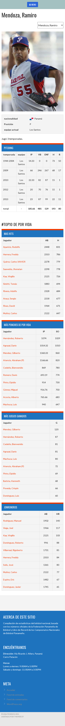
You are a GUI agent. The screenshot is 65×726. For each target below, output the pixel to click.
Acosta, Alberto (11, 397)
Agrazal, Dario (10, 345)
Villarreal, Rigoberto (13, 550)
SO (57, 331)
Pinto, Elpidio (9, 382)
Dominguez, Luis (11, 495)
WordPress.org (14, 704)
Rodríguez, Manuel (12, 520)
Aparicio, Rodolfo (11, 247)
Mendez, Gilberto (11, 353)
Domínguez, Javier (12, 586)
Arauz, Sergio (9, 298)
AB (46, 240)
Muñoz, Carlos (10, 313)
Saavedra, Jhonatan (12, 269)
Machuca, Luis (10, 404)
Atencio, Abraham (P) (13, 360)
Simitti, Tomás (10, 283)
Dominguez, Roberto (13, 542)
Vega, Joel (8, 528)
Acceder (11, 690)
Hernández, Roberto (13, 338)
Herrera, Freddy (10, 254)
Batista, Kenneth (11, 481)
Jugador (7, 240)
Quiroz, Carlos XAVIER (14, 261)
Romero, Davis (10, 375)
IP (44, 331)
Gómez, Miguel (10, 389)
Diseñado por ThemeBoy (12, 717)
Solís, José (8, 564)
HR (57, 514)
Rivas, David (9, 305)
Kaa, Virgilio (9, 276)
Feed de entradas (15, 694)
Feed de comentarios (17, 699)
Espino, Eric (8, 579)
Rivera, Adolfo (10, 291)
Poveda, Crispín (10, 488)
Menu (33, 4)
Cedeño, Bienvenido (13, 367)
